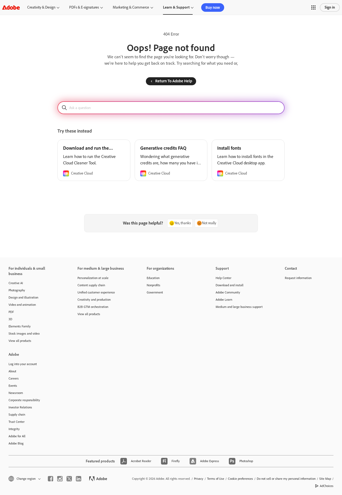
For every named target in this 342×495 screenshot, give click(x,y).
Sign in (330, 7)
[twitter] (69, 478)
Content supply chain (91, 285)
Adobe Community (228, 292)
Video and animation (22, 305)
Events (13, 386)
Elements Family (20, 326)
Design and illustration (23, 297)
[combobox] (171, 108)
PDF (11, 312)
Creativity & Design (41, 7)
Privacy (198, 479)
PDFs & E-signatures (84, 7)
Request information (298, 278)
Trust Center (17, 422)
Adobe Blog (16, 443)
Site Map (325, 479)
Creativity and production (94, 299)
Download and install (229, 285)
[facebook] (50, 478)
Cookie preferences (240, 479)
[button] (313, 7)
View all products (20, 341)
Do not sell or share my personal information (286, 479)
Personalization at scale (92, 278)
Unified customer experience (96, 292)
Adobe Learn (224, 299)
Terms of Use (215, 479)
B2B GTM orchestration (92, 307)
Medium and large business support (239, 307)
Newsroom (16, 393)
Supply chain (17, 414)
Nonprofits (153, 285)
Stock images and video (24, 333)
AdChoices (326, 486)
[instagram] (60, 478)
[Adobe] (11, 7)
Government (155, 292)
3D (10, 319)
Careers (14, 378)
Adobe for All (17, 436)
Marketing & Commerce (131, 7)
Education (153, 278)
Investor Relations (20, 407)
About (12, 371)
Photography (17, 290)
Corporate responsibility (24, 400)
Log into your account (23, 364)
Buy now (212, 7)
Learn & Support (176, 7)
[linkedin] (78, 478)
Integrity (14, 429)
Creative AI (16, 283)
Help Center (223, 278)
